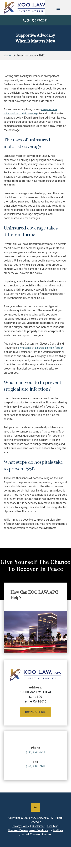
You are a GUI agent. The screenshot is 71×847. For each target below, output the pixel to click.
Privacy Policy (20, 826)
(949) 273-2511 (37, 20)
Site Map (52, 826)
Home (7, 55)
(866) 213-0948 (35, 764)
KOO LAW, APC (40, 817)
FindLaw (58, 830)
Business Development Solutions (28, 830)
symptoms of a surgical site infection (40, 347)
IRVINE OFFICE (35, 712)
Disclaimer (38, 826)
